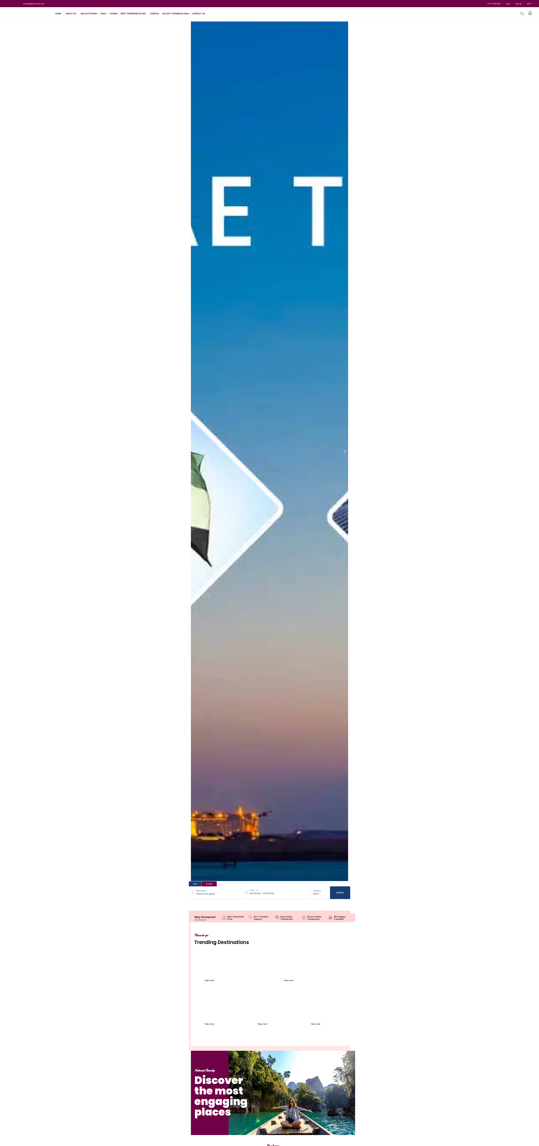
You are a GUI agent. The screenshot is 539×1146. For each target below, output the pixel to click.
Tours (112, 13)
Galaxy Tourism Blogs (175, 13)
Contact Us (198, 13)
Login (508, 3)
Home (58, 13)
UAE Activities (88, 13)
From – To (254, 890)
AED (529, 3)
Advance (317, 891)
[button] (194, 451)
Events (154, 13)
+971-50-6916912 (494, 3)
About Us (71, 13)
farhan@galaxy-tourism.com (34, 3)
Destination (201, 891)
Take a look (209, 980)
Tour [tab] (195, 884)
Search (340, 893)
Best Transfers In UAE (133, 13)
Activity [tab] (209, 884)
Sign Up (519, 3)
